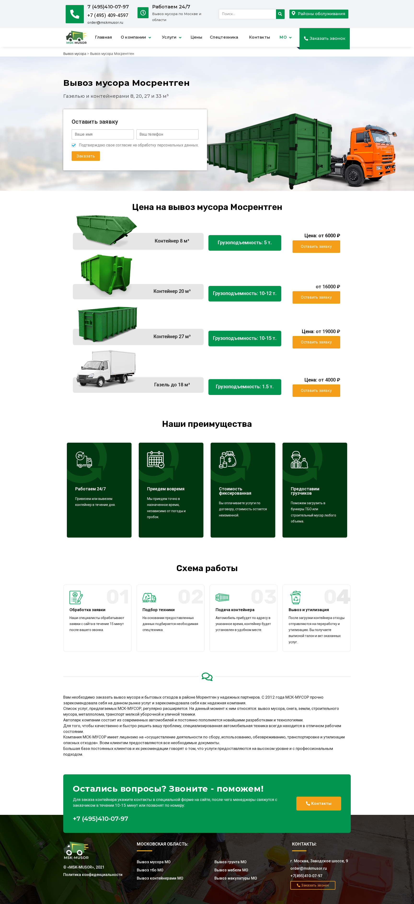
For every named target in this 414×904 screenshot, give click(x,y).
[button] (324, 38)
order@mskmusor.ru (105, 22)
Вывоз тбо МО (150, 870)
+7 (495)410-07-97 (100, 819)
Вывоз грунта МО (230, 862)
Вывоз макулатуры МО (235, 878)
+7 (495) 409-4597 (107, 15)
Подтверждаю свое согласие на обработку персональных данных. (139, 145)
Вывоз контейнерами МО (160, 878)
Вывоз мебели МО (231, 870)
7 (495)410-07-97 (108, 7)
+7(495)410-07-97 (306, 876)
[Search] (280, 14)
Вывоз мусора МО (154, 862)
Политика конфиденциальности (92, 874)
